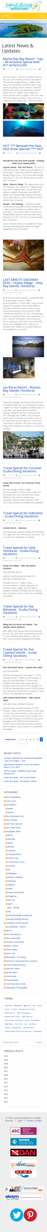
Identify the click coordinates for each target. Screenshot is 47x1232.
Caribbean (32, 1024)
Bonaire (11, 846)
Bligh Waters (9, 1024)
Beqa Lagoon (35, 1020)
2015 (6, 1090)
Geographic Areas (13, 831)
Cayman (7, 1028)
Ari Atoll (14, 1009)
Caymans (12, 850)
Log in (20, 1120)
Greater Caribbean (15, 877)
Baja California (27, 1017)
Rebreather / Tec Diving (16, 957)
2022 (6, 1067)
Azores (11, 812)
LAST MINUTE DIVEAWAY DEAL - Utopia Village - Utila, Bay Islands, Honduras (23, 282)
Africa (10, 835)
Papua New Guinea (16, 892)
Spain (10, 904)
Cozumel (11, 865)
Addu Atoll (8, 1005)
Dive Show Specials (14, 824)
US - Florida (14, 907)
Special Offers (11, 972)
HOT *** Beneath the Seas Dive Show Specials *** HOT (23, 147)
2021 (6, 1071)
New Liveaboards (13, 938)
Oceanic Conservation (15, 942)
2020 (6, 1075)
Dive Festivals (11, 820)
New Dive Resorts (13, 934)
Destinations (11, 804)
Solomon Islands (13, 968)
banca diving (9, 1020)
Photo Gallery (11, 949)
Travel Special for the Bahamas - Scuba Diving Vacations (20, 609)
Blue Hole (18, 1024)
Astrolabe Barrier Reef (27, 1009)
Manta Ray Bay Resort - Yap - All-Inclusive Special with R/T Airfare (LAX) (23, 62)
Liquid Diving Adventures (28, 69)
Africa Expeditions (13, 797)
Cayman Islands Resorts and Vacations (18, 1031)
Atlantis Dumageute (24, 1013)
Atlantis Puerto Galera (12, 1017)
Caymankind (37, 1031)
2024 (6, 1060)
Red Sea (11, 900)
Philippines (12, 896)
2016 (6, 1086)
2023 (6, 1063)
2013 (6, 1098)
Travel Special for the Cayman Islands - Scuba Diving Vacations (20, 652)
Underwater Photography (16, 987)
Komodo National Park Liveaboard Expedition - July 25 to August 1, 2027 (23, 759)
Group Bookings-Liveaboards (20, 915)
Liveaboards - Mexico (17, 926)
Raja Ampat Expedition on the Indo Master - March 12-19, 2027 (22, 765)
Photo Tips (10, 953)
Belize (10, 843)
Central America (14, 854)
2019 (6, 1079)
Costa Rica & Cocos (16, 862)
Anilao (10, 808)
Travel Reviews (12, 980)
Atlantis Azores (10, 1013)
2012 (6, 1101)
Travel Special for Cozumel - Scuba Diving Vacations (23, 469)
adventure (18, 1005)
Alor (34, 1005)
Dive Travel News (13, 827)
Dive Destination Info (15, 816)
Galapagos (12, 873)
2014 (6, 1094)
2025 (6, 1056)
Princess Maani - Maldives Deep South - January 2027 (20, 772)
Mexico (9, 930)
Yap (9, 911)
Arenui (7, 1009)
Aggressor (27, 1005)
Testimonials (11, 976)
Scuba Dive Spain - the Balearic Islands (20, 781)
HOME (5, 15)
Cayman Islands (28, 1028)
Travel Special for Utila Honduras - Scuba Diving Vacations (20, 550)
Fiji (9, 869)
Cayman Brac (16, 1028)
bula (25, 1024)
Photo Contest (12, 945)
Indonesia (12, 881)
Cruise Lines (11, 801)
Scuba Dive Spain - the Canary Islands (20, 777)
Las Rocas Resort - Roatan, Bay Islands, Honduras (22, 389)
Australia (11, 839)
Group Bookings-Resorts (18, 919)
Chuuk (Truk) (13, 858)
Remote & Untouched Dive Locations (21, 961)
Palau (10, 888)
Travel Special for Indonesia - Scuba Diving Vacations (23, 514)
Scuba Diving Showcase (16, 965)
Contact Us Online (34, 1120)
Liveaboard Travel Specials (17, 923)
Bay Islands (19, 1020)
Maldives (11, 884)
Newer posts (10, 739)
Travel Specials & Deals (12, 292)
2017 (6, 1082)
